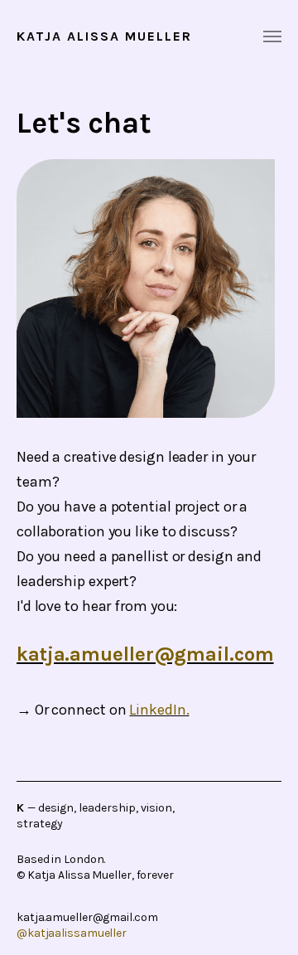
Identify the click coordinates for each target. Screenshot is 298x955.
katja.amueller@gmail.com (145, 654)
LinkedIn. (159, 709)
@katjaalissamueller (72, 933)
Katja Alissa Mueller (104, 36)
